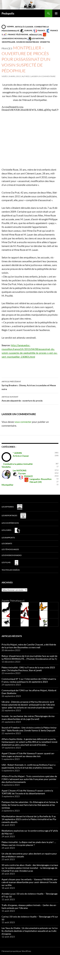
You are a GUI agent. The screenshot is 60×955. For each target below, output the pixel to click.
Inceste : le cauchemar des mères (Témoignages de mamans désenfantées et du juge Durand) (28, 717)
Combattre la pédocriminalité (17, 464)
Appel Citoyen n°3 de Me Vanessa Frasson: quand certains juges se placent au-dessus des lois (28, 755)
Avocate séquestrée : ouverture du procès (22, 399)
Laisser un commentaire (43, 76)
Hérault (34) (35, 34)
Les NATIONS (38, 38)
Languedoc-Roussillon (41, 479)
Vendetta (45, 42)
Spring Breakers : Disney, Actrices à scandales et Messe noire (29, 385)
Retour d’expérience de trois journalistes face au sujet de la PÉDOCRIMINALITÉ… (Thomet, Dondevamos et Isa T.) (29, 657)
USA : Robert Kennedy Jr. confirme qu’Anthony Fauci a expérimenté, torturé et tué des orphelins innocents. (28, 766)
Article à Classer (24, 26)
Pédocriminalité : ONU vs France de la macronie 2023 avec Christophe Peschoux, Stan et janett (28, 669)
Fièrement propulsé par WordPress (16, 951)
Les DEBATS (7, 543)
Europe (28, 30)
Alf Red (25, 76)
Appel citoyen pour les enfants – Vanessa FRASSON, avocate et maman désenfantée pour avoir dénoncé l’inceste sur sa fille (30, 882)
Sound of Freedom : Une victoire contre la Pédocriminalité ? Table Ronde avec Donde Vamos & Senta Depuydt (29, 729)
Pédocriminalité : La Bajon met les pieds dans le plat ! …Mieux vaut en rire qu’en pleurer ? (29, 843)
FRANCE (41, 30)
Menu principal (56, 13)
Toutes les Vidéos (11, 570)
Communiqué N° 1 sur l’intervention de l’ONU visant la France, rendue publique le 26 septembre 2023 (29, 680)
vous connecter (23, 421)
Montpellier (8, 42)
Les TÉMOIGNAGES (10, 549)
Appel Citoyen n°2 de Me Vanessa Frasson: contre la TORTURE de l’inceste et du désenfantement (27, 792)
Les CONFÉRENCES (10, 523)
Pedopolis (8, 13)
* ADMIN (10, 26)
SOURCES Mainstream (27, 42)
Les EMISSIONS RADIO (12, 555)
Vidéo (5, 76)
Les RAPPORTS (8, 537)
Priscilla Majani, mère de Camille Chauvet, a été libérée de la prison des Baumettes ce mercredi (29, 646)
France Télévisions (18, 34)
